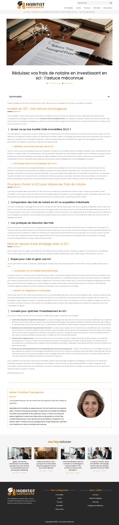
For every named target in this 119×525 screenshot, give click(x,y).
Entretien (96, 8)
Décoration (107, 8)
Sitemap (95, 502)
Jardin (78, 8)
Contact (95, 495)
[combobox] (95, 3)
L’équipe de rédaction (95, 505)
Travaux (87, 8)
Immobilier (68, 8)
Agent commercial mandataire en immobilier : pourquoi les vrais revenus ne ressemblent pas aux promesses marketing (19, 466)
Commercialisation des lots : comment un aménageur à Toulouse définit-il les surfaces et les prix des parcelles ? (72, 466)
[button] (109, 96)
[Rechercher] (110, 3)
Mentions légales (95, 498)
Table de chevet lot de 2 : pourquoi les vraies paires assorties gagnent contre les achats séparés (46, 465)
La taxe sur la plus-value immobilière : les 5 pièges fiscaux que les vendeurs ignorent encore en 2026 (99, 465)
